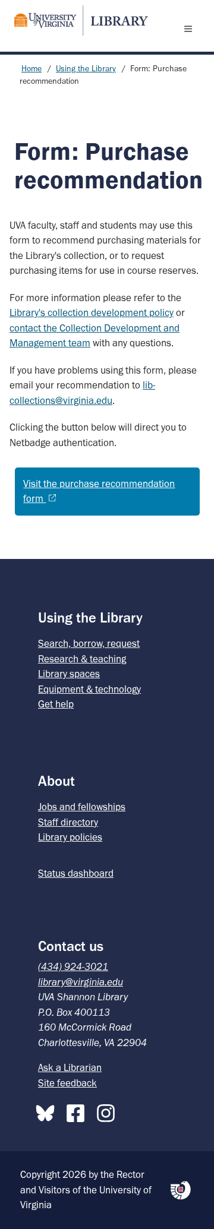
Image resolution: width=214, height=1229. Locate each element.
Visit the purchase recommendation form (99, 491)
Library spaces (69, 674)
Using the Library (86, 69)
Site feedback (67, 1083)
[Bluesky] (48, 1111)
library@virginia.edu (80, 982)
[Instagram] (109, 1111)
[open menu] (191, 28)
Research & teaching (82, 659)
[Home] (76, 20)
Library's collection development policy (92, 312)
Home (31, 69)
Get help (56, 704)
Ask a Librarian (70, 1067)
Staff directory (68, 822)
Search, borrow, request (89, 643)
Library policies (70, 837)
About (56, 780)
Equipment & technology (89, 689)
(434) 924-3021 (73, 966)
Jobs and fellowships (81, 807)
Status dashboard (76, 873)
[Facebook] (78, 1111)
